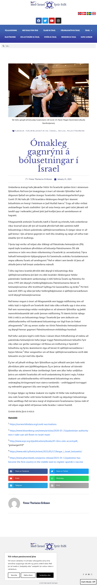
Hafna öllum (28, 575)
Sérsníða (14, 575)
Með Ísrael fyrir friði (30, 30)
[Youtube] (52, 21)
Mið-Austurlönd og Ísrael (30, 37)
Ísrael (87, 30)
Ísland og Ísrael (49, 30)
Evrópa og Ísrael (50, 37)
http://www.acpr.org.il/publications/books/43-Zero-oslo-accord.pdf (43, 441)
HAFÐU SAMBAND (86, 37)
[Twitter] (45, 21)
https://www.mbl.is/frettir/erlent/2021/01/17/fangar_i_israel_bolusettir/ (46, 451)
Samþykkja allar (45, 575)
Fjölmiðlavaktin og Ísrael (70, 30)
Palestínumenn (10, 37)
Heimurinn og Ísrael (68, 37)
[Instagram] (58, 21)
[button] (28, 471)
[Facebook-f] (83, 574)
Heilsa (62, 131)
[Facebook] (39, 21)
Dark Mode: (86, 582)
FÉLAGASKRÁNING (11, 30)
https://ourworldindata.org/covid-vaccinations (33, 424)
